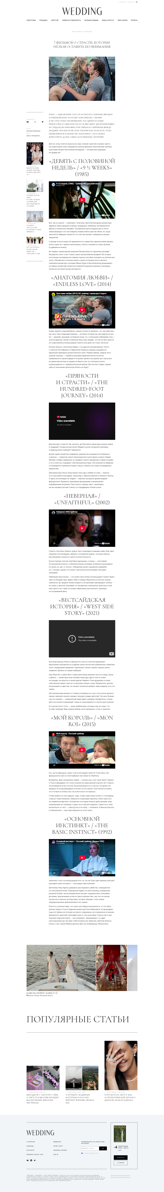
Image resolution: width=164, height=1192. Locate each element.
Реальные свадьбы (91, 20)
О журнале (122, 2)
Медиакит (57, 1141)
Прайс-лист (58, 1146)
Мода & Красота (108, 20)
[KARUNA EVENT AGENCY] (57, 994)
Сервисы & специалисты (71, 20)
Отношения (87, 31)
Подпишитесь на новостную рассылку (93, 1142)
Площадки (43, 20)
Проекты (134, 20)
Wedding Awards (60, 1150)
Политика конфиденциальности (120, 1177)
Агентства (55, 20)
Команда (30, 1146)
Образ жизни (122, 20)
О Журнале (31, 1141)
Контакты (131, 2)
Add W (55, 1154)
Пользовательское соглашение (120, 1175)
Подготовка (31, 20)
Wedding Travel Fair (35, 1154)
